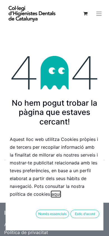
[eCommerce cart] (85, 13)
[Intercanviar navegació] (99, 13)
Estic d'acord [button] (85, 214)
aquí (55, 194)
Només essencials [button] (52, 214)
